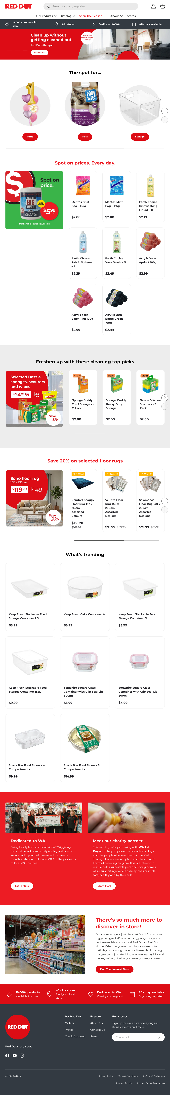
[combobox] (90, 6)
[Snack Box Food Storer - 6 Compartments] (85, 738)
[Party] (30, 105)
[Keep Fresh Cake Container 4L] (85, 587)
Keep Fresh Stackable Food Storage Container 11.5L (28, 689)
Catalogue (68, 16)
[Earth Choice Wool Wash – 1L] (116, 241)
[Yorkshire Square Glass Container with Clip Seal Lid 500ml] (140, 661)
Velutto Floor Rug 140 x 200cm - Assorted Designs (114, 507)
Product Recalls (124, 1083)
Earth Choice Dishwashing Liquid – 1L (148, 206)
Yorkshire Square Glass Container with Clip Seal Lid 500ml (138, 691)
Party (30, 136)
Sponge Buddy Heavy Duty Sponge (116, 404)
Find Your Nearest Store (114, 969)
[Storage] (140, 105)
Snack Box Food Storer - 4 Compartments (27, 767)
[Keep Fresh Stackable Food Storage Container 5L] (140, 587)
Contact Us (97, 1029)
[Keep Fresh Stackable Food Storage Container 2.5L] (30, 587)
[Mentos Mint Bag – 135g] (116, 185)
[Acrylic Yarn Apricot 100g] (150, 241)
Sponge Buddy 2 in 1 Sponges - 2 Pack (83, 404)
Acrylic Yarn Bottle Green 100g (114, 318)
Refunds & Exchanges (154, 1076)
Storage (140, 136)
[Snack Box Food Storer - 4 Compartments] (30, 738)
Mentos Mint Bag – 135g (114, 204)
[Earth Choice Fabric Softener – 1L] (83, 241)
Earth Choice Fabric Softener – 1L (82, 262)
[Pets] (85, 105)
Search (94, 1036)
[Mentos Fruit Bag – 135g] (83, 185)
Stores (131, 16)
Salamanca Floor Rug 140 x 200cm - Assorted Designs (150, 507)
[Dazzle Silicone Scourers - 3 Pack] (150, 384)
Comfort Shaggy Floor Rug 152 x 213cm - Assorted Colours (83, 507)
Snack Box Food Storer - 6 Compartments (81, 767)
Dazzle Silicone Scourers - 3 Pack (150, 404)
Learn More (22, 885)
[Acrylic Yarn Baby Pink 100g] (83, 298)
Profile (69, 1029)
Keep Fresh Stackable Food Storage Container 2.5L (28, 616)
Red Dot (17, 1076)
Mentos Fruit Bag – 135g (80, 204)
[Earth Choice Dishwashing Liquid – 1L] (150, 185)
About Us (96, 1023)
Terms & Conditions (128, 1076)
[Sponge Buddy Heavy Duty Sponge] (116, 384)
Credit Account (75, 1036)
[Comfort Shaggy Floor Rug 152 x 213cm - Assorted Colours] (83, 483)
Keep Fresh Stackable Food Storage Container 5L (137, 616)
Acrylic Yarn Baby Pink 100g (82, 316)
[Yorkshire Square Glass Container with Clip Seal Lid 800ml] (85, 661)
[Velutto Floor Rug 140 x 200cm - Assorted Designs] (116, 483)
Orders (69, 1023)
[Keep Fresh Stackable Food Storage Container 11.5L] (30, 661)
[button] (162, 6)
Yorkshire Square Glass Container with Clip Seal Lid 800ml (83, 691)
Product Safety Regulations (151, 1083)
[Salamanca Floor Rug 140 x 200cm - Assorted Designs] (150, 483)
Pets (85, 136)
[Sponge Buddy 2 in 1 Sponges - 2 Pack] (83, 384)
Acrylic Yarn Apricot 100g (148, 260)
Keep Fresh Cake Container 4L (85, 614)
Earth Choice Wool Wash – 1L (116, 260)
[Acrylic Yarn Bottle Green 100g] (116, 298)
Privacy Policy (106, 1076)
